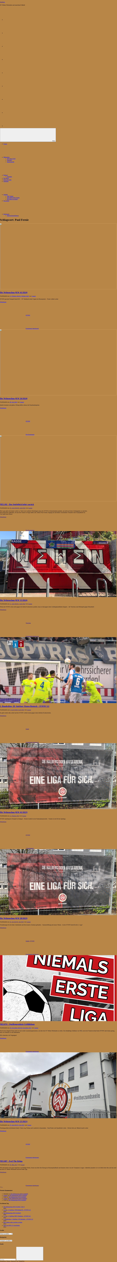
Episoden (9, 176)
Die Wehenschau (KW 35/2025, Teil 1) (14, 1207)
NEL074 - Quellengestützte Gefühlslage (17, 1024)
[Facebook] (16, 86)
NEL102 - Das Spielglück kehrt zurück (17, 504)
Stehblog (2, 2)
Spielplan (5, 181)
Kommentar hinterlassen (32, 328)
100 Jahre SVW (11, 158)
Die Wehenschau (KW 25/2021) (13, 1121)
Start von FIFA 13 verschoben (11, 1225)
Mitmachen (6, 157)
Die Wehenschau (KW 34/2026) (19, 1194)
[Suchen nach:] (8, 1259)
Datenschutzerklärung (13, 215)
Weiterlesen (3, 302)
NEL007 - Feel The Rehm (11, 1161)
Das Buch (6, 178)
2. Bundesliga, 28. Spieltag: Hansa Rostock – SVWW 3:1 (24, 706)
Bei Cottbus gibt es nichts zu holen (12, 1222)
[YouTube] (16, 126)
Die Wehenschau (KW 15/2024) (13, 600)
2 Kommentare (30, 848)
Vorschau (28, 623)
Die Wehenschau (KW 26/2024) (13, 398)
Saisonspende (10, 162)
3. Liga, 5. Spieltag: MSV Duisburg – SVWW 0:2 (17, 1216)
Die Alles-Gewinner (12, 199)
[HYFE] (16, 59)
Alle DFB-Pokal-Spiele (13, 197)
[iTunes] (16, 99)
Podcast (5, 175)
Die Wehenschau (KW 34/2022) (12, 1213)
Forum (5, 144)
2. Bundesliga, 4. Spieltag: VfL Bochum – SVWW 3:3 (18, 1219)
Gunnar (34, 296)
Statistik (5, 194)
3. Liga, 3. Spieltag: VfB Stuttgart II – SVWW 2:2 (17, 1210)
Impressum (6, 214)
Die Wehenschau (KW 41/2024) (13, 292)
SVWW (28, 315)
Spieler (27, 941)
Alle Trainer (10, 196)
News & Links (7, 179)
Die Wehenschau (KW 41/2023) (13, 812)
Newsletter (6, 201)
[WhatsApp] (16, 46)
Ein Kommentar (30, 434)
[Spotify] (16, 112)
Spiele (27, 729)
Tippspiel (9, 160)
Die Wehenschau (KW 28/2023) (13, 918)
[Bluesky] (16, 19)
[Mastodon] (16, 33)
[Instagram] (16, 73)
